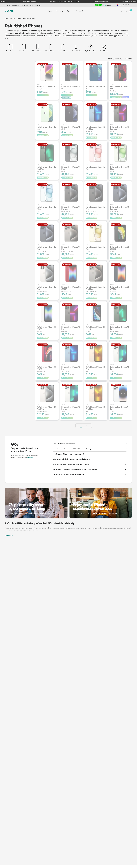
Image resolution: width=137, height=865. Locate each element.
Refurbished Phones (15, 18)
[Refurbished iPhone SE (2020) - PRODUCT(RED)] (47, 353)
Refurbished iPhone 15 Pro (95, 209)
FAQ (31, 5)
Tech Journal (24, 5)
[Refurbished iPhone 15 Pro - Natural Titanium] (71, 233)
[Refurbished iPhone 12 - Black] (71, 113)
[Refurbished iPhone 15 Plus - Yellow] (95, 233)
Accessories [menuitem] (80, 11)
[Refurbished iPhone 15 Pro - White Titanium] (47, 273)
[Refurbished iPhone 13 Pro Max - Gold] (95, 393)
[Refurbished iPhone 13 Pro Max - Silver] (71, 393)
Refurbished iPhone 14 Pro (119, 409)
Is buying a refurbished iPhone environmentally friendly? (71, 459)
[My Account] (126, 11)
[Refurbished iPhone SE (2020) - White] (95, 313)
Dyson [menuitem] (69, 11)
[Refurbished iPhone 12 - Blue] (95, 72)
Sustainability (15, 5)
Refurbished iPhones (29, 18)
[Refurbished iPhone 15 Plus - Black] (71, 153)
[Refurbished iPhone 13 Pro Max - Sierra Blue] (95, 113)
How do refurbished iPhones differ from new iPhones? (71, 464)
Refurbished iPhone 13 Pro (70, 329)
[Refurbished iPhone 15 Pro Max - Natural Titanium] (95, 273)
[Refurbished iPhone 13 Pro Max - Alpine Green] (47, 153)
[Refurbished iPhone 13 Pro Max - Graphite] (120, 113)
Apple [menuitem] (50, 11)
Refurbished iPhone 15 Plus (70, 169)
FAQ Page (30, 457)
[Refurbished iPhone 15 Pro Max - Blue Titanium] (120, 193)
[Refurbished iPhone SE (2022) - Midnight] (120, 273)
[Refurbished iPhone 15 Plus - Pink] (95, 153)
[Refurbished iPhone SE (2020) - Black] (120, 233)
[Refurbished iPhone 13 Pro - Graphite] (71, 313)
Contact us (38, 5)
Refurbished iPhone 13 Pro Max (95, 129)
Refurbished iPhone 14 (46, 87)
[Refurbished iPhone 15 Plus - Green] (120, 153)
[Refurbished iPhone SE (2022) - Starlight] (47, 313)
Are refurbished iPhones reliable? (64, 444)
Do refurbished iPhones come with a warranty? (68, 454)
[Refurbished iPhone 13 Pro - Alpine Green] (120, 313)
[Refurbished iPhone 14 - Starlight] (47, 72)
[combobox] (124, 5)
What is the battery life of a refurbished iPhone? (68, 474)
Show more (9, 535)
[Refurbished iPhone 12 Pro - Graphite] (120, 72)
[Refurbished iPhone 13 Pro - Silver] (120, 353)
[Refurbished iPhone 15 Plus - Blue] (47, 193)
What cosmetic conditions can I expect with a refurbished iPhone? (75, 469)
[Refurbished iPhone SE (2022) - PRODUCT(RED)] (71, 273)
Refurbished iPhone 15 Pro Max (70, 209)
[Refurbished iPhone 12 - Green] (47, 113)
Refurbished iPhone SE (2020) (119, 249)
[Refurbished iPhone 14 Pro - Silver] (120, 393)
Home (6, 18)
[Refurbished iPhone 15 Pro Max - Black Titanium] (71, 193)
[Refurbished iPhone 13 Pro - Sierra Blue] (71, 353)
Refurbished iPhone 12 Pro (119, 88)
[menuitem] (8, 5)
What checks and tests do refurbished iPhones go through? (72, 449)
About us (7, 5)
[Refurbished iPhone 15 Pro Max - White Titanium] (47, 393)
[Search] (122, 11)
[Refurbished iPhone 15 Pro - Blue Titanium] (47, 233)
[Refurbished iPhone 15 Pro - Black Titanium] (95, 193)
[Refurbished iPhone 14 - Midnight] (71, 72)
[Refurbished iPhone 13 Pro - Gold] (95, 353)
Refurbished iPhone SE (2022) (71, 289)
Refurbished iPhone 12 (95, 87)
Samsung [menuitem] (59, 11)
